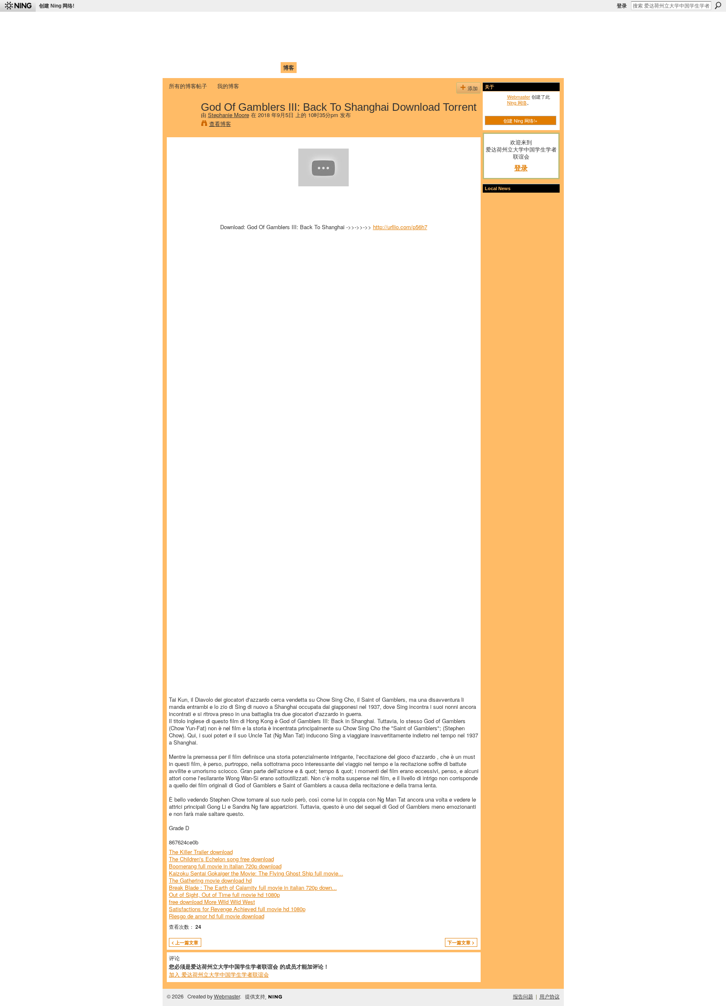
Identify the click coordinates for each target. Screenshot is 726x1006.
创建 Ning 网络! (56, 6)
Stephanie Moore (228, 115)
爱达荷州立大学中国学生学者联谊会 (280, 23)
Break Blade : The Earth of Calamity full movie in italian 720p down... (253, 887)
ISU (322, 67)
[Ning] (18, 6)
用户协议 (549, 996)
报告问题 (523, 996)
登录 (622, 6)
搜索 (718, 5)
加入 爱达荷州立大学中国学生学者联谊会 (219, 974)
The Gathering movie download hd (210, 880)
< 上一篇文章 (184, 942)
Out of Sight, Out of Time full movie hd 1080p (224, 895)
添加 (473, 87)
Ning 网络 (517, 102)
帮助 (305, 67)
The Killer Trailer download (201, 852)
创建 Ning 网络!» (520, 120)
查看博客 (220, 124)
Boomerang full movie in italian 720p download (225, 866)
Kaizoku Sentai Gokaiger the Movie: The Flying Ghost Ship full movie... (256, 873)
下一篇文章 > (460, 942)
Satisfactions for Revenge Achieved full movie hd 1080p (237, 909)
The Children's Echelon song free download (221, 859)
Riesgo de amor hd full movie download (216, 916)
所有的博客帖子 (188, 86)
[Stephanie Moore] (182, 124)
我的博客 (228, 86)
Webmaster (518, 96)
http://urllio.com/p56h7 (400, 227)
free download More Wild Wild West (212, 902)
